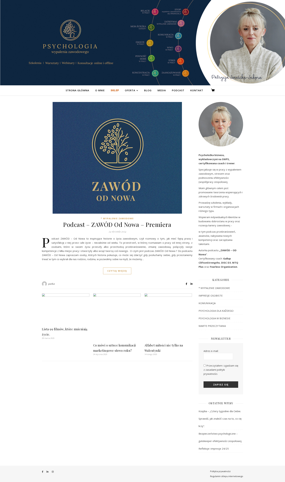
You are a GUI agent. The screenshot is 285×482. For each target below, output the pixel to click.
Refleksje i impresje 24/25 (214, 448)
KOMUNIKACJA (207, 303)
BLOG (148, 90)
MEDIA (162, 90)
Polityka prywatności (220, 471)
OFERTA (130, 90)
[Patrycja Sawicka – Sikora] (142, 42)
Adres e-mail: (211, 351)
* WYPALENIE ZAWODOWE (117, 218)
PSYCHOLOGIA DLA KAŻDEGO (216, 310)
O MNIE (100, 90)
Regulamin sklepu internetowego (226, 476)
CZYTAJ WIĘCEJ (117, 270)
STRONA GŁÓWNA (77, 90)
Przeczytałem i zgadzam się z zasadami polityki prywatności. (221, 369)
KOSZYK (214, 90)
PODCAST (178, 90)
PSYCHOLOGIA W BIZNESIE (214, 318)
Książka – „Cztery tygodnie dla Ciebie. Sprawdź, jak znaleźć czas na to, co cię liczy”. (220, 419)
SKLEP (115, 90)
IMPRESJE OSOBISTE (211, 295)
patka (51, 283)
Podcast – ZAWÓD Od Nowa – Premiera (117, 224)
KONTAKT (196, 90)
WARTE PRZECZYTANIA (212, 325)
